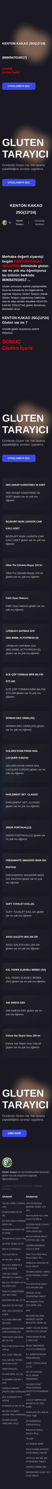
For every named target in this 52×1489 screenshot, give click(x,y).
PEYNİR (29, 1438)
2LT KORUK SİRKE (35, 1444)
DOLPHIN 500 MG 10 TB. (14, 1300)
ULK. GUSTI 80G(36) (12, 1354)
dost (28, 1310)
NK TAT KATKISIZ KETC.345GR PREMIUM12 (34, 1375)
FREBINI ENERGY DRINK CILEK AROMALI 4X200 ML (38, 1275)
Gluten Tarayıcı (20, 222)
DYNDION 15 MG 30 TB (13, 1406)
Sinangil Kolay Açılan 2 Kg (14, 1238)
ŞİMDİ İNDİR (14, 1133)
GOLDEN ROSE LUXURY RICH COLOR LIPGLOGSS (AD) (37, 1227)
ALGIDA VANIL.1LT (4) (12, 1374)
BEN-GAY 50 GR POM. (12, 1305)
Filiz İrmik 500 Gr (10, 1254)
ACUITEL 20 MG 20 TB (12, 1244)
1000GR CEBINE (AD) (36, 1467)
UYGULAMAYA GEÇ (19, 86)
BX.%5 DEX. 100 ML (11, 1259)
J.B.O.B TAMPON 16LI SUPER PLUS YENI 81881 (36, 1403)
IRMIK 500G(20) (9, 1369)
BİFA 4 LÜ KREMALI (11, 1249)
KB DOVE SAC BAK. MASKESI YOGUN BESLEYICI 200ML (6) (36, 1319)
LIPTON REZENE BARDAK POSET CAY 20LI (36, 1206)
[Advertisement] (26, 10)
